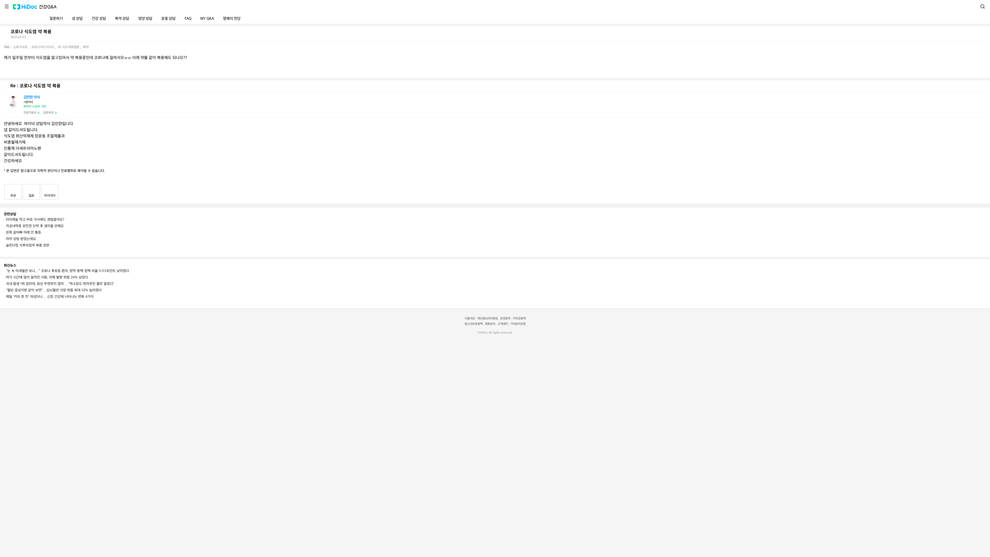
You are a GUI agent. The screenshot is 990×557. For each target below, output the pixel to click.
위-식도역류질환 (69, 47)
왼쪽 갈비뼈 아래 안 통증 (23, 232)
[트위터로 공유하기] (33, 38)
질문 (31, 196)
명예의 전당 (232, 18)
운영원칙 (505, 319)
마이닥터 (49, 196)
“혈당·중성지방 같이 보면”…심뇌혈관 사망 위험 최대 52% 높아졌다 (54, 290)
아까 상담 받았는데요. (21, 239)
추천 (13, 196)
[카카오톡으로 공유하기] (45, 38)
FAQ (188, 18)
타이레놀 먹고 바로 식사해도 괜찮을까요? (35, 219)
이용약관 (470, 319)
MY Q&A (207, 18)
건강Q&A (48, 7)
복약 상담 (122, 18)
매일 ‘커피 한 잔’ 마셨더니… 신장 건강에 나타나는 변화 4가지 (50, 296)
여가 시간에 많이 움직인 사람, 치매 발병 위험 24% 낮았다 (47, 277)
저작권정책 (519, 319)
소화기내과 (20, 47)
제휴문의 (490, 324)
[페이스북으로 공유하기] (39, 38)
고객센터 (503, 324)
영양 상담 (145, 18)
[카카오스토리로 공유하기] (51, 38)
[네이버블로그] (58, 38)
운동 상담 (168, 18)
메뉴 (6, 6)
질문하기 (56, 18)
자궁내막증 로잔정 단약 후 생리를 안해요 (35, 226)
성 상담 (77, 18)
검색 (982, 6)
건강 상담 (99, 18)
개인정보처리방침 (487, 319)
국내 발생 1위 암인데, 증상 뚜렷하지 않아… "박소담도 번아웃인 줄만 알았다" (60, 284)
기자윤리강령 (518, 324)
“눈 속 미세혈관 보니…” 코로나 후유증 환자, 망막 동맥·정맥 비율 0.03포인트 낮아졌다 (67, 271)
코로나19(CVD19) (43, 47)
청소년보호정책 (474, 324)
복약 (86, 47)
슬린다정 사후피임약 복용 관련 (27, 245)
